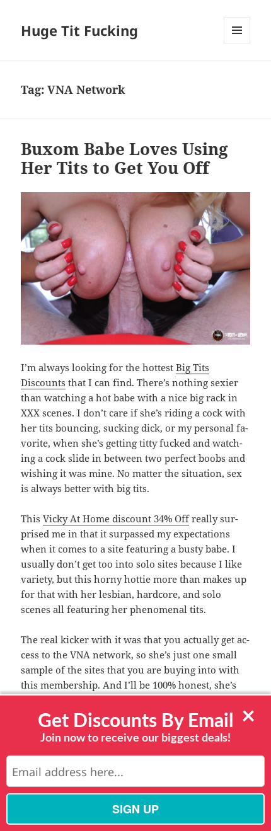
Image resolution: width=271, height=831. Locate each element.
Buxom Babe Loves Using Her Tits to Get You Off (124, 158)
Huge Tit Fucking (79, 30)
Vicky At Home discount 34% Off (116, 518)
